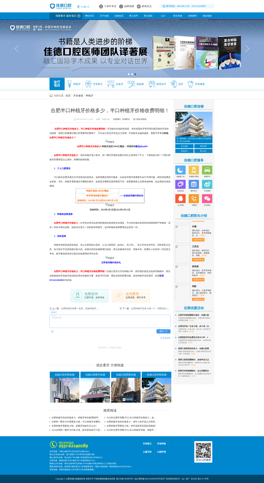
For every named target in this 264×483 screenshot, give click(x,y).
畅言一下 (163, 331)
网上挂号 (133, 16)
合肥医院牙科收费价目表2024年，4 (193, 337)
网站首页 (89, 16)
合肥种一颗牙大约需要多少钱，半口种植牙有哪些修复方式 (77, 422)
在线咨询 (158, 261)
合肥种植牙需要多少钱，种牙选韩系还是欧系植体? (131, 426)
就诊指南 (207, 16)
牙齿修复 (78, 95)
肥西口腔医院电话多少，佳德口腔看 (193, 348)
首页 (68, 95)
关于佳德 (104, 16)
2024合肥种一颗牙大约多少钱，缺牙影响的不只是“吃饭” (77, 430)
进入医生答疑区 (140, 119)
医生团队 (148, 16)
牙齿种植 (161, 443)
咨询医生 (126, 119)
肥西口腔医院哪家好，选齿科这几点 (193, 360)
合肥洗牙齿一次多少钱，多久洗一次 (193, 326)
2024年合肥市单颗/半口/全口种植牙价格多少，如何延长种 (132, 417)
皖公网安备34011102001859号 (147, 479)
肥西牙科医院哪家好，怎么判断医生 (193, 371)
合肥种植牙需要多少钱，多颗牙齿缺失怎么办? (74, 426)
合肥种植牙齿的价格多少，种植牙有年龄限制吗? (75, 417)
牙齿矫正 (147, 443)
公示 (163, 16)
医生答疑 (177, 16)
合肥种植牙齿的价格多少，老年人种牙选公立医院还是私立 (132, 422)
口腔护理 (161, 452)
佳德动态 (119, 16)
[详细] (191, 320)
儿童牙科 (147, 452)
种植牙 (89, 95)
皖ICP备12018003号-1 (125, 479)
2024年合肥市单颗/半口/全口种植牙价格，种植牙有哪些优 (132, 430)
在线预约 (192, 16)
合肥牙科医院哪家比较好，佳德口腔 (193, 315)
